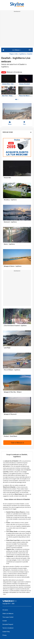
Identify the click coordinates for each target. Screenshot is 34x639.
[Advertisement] (17, 29)
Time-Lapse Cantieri (7, 617)
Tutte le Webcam (17, 442)
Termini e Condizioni (7, 628)
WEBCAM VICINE (8, 132)
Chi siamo (5, 610)
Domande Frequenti (7, 624)
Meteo (9, 124)
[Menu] (29, 49)
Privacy (4, 635)
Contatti (4, 621)
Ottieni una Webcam (7, 613)
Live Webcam (16, 50)
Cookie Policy (6, 631)
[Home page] (3, 50)
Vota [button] (24, 124)
